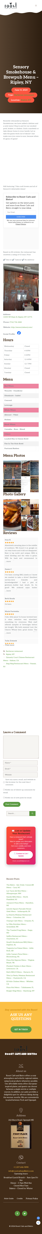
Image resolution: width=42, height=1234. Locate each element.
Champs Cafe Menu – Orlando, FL (20, 921)
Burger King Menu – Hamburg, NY (20, 991)
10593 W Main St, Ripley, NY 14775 (17, 317)
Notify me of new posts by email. (18, 798)
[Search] (32, 813)
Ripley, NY (26, 100)
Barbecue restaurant (24, 95)
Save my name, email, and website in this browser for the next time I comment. (20, 782)
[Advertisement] (21, 42)
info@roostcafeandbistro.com (21, 1171)
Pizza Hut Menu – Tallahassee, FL (20, 987)
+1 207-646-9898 (21, 1167)
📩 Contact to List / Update (21, 855)
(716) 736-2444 (16, 322)
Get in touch (21, 1029)
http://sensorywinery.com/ (22, 327)
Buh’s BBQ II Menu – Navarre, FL (19, 972)
